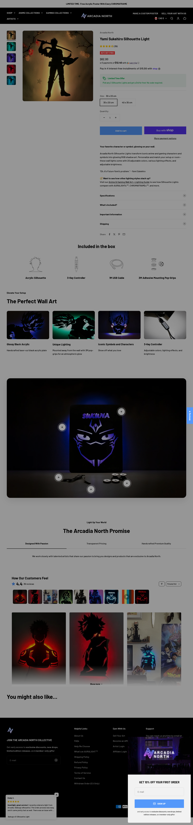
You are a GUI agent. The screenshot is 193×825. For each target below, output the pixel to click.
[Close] (185, 742)
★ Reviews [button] (190, 415)
